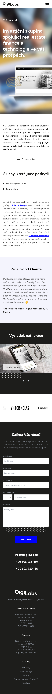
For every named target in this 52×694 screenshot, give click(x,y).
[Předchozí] (23, 381)
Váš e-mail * (8, 468)
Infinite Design (19, 205)
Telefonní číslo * (9, 492)
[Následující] (28, 381)
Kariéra (26, 675)
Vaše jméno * (8, 456)
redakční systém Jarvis (39, 235)
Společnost (7, 480)
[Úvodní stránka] (11, 4)
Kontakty (26, 667)
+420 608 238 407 (26, 561)
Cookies (26, 683)
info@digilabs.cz (26, 554)
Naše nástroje (26, 671)
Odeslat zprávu (26, 539)
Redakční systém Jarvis (16, 183)
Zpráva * (6, 504)
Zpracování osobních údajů (26, 679)
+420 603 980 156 (26, 568)
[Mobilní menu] (47, 3)
